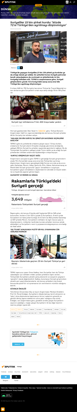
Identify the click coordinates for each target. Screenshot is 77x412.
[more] (64, 126)
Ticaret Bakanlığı (48, 309)
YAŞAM (40, 372)
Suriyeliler (39, 309)
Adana (12, 316)
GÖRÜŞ (52, 372)
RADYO (58, 372)
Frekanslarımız (12, 388)
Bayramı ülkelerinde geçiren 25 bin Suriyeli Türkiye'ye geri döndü (38, 262)
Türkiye (26, 309)
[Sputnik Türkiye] (9, 4)
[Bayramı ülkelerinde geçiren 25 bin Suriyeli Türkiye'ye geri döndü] (38, 247)
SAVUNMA (33, 372)
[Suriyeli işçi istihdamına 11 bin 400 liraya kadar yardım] (38, 108)
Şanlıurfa (47, 313)
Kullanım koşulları (23, 388)
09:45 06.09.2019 (15, 29)
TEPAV (40, 313)
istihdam (56, 309)
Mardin (18, 316)
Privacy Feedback (18, 390)
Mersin (60, 313)
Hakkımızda (4, 388)
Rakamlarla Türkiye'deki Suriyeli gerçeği (29, 204)
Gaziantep (53, 313)
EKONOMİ (25, 372)
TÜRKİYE (19, 309)
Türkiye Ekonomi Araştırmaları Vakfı (28, 313)
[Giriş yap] (70, 2)
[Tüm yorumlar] (3, 409)
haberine (42, 131)
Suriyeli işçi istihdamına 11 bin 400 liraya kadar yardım (36, 122)
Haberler (32, 309)
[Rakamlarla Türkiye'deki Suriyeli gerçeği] (38, 190)
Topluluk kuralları (41, 388)
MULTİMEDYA (66, 372)
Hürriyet (63, 309)
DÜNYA (13, 309)
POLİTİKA (17, 372)
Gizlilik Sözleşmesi (6, 390)
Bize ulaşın (32, 388)
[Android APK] (6, 396)
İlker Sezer (13, 313)
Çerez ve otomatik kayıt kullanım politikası (60, 388)
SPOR (46, 372)
